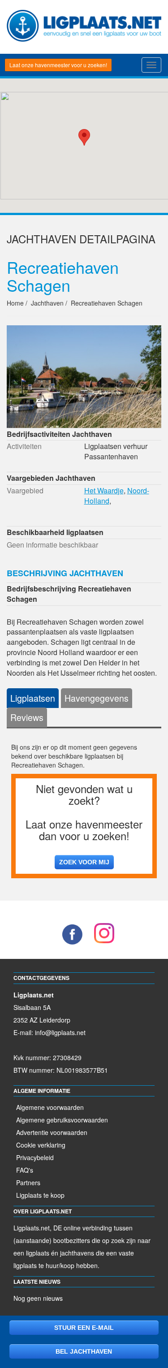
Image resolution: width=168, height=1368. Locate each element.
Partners (28, 1182)
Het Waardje (104, 490)
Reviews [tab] (26, 717)
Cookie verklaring (40, 1144)
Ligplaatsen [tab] (32, 697)
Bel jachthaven (84, 1351)
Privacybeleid (35, 1157)
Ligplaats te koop (40, 1195)
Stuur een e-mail (84, 1327)
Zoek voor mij (84, 862)
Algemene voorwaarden (50, 1107)
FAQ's (24, 1169)
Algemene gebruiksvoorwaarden (62, 1119)
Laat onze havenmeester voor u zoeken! (58, 65)
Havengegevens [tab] (97, 697)
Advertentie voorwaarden (51, 1132)
